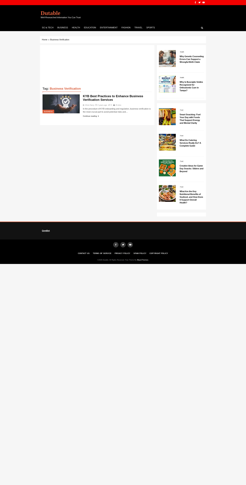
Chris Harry (89, 105)
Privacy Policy (122, 253)
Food (181, 110)
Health (76, 28)
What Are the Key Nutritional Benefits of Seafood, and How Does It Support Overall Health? (191, 171)
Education (90, 28)
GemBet (46, 231)
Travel (138, 28)
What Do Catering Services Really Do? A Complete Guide (190, 117)
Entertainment (109, 28)
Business (62, 28)
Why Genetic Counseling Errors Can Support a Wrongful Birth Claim (192, 59)
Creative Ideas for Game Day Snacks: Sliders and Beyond (191, 143)
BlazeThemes (142, 260)
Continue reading (90, 116)
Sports (150, 28)
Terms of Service (102, 253)
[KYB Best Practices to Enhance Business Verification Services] (61, 103)
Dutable (50, 13)
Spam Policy (140, 253)
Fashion (126, 28)
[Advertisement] (97, 67)
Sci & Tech (48, 28)
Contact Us (84, 253)
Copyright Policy (159, 253)
